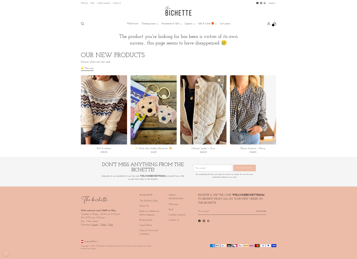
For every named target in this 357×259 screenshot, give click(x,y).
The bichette (100, 246)
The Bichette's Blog (148, 201)
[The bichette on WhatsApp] (264, 3)
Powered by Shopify (88, 249)
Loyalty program (177, 214)
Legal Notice (145, 225)
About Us (144, 206)
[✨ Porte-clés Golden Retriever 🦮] (154, 109)
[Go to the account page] (269, 23)
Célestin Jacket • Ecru (203, 148)
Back (171, 209)
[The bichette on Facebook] (257, 3)
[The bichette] (178, 12)
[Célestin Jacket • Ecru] (203, 109)
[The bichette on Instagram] (261, 3)
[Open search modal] (82, 23)
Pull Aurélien (104, 148)
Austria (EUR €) (90, 241)
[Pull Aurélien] (104, 109)
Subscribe (261, 211)
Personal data (145, 220)
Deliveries (173, 204)
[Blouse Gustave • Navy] (253, 109)
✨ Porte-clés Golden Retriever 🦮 (153, 148)
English (271, 3)
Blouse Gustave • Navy (253, 148)
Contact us (174, 220)
